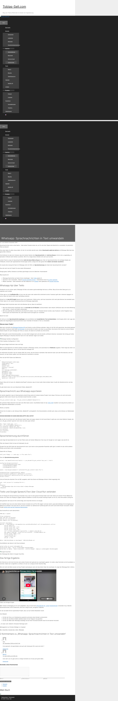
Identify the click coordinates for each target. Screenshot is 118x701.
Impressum (11, 697)
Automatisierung (11, 52)
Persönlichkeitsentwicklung (14, 45)
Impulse (7, 31)
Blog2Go (10, 73)
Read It (9, 69)
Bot (1, 629)
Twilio (35, 278)
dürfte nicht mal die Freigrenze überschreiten (15, 507)
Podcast (10, 93)
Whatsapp (21, 629)
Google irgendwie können (29, 279)
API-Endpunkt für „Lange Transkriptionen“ (47, 605)
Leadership (10, 38)
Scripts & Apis (11, 62)
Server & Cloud (11, 59)
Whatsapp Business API (19, 327)
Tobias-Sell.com (14, 6)
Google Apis (11, 629)
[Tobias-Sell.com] (4, 16)
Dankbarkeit (10, 34)
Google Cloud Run (54, 281)
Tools (6, 66)
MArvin (4, 654)
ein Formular (21, 329)
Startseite (7, 27)
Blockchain (10, 55)
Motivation (10, 41)
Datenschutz (4, 697)
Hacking (7, 48)
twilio (16, 629)
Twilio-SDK (50, 402)
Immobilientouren (12, 104)
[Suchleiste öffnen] (2, 19)
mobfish (36, 281)
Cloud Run (5, 629)
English (5, 685)
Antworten (5, 649)
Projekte (7, 90)
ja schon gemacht (52, 279)
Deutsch (5, 684)
